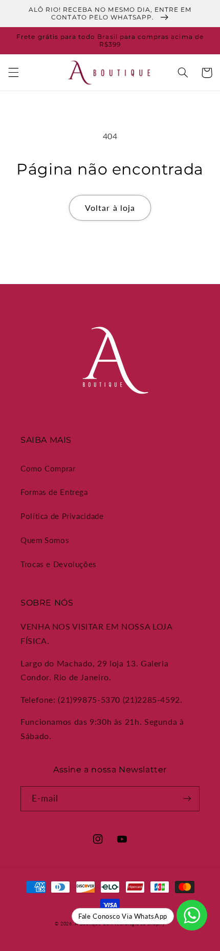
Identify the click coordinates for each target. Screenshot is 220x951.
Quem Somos (44, 540)
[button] (13, 72)
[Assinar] (187, 798)
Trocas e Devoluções (58, 564)
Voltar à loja (110, 207)
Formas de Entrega (54, 491)
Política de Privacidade (62, 516)
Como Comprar (48, 468)
